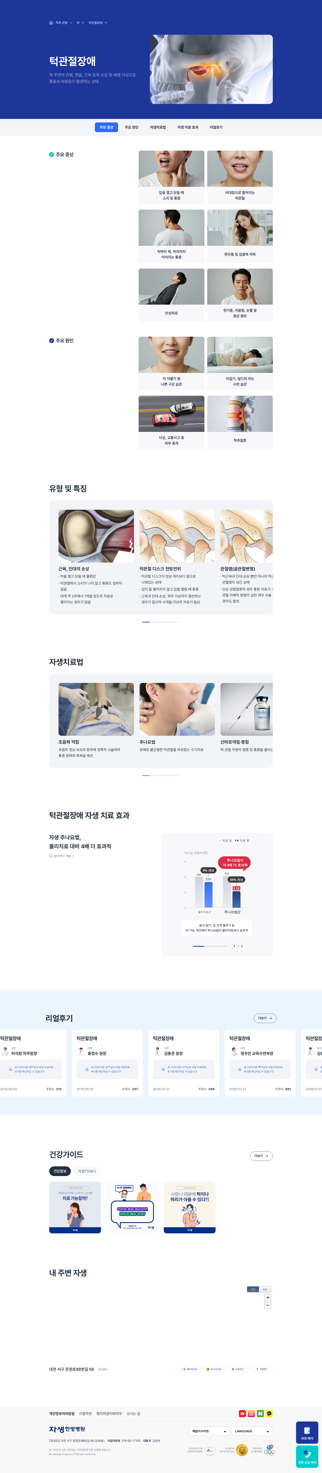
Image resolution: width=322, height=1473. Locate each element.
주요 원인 (131, 127)
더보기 (262, 1018)
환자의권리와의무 (109, 1413)
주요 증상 (106, 127)
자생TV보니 (87, 1171)
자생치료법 (158, 127)
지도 (253, 1289)
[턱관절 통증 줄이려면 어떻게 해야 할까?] (132, 1208)
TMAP (263, 1369)
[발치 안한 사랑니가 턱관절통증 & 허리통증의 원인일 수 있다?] (190, 1208)
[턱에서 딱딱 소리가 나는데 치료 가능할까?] (75, 1208)
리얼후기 (216, 127)
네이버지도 (192, 1369)
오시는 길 (133, 1413)
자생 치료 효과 (187, 127)
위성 (265, 1289)
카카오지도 (216, 1369)
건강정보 (60, 1171)
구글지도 (239, 1369)
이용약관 (85, 1413)
